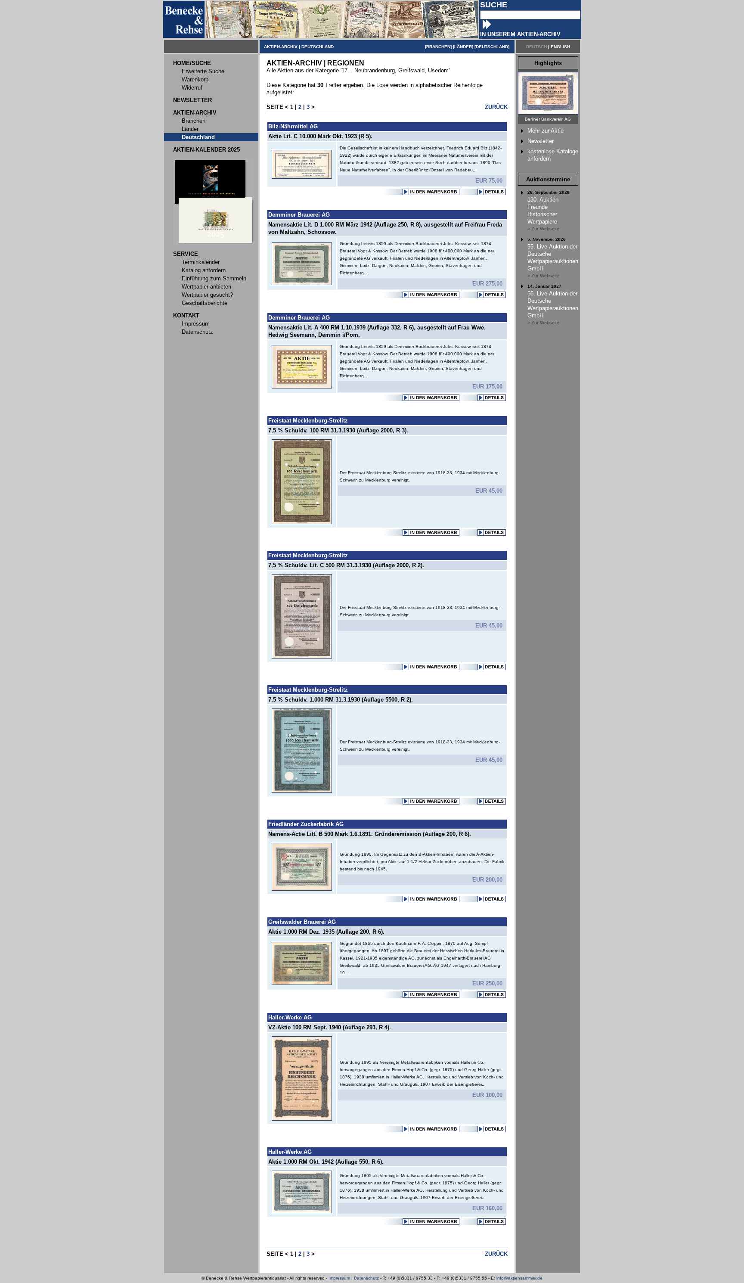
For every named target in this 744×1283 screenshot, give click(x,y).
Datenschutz (366, 1278)
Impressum (339, 1278)
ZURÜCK (496, 107)
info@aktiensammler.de (519, 1278)
